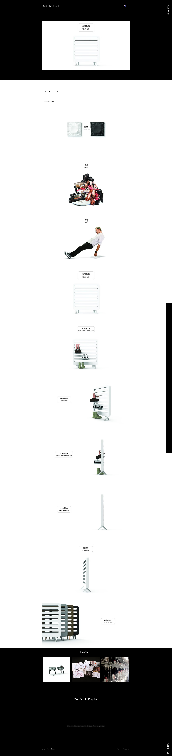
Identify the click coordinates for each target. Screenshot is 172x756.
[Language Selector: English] (126, 6)
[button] (168, 8)
